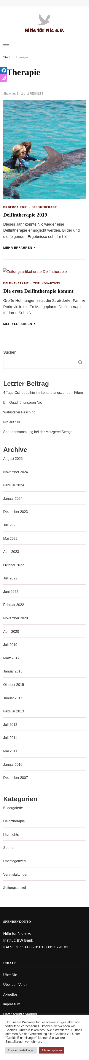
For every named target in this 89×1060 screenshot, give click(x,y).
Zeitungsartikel (47, 283)
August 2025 (13, 458)
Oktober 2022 (13, 565)
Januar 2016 (12, 671)
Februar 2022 (13, 605)
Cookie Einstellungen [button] (21, 1050)
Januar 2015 (12, 698)
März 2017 (11, 658)
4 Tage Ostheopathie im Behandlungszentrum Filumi (43, 392)
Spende (9, 848)
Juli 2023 (10, 525)
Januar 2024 (12, 498)
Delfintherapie (44, 207)
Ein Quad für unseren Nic (22, 402)
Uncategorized (14, 861)
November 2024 (15, 472)
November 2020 (15, 618)
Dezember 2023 (15, 512)
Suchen (9, 352)
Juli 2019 (10, 645)
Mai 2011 (10, 751)
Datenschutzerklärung (20, 1014)
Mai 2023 (10, 538)
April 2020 (11, 631)
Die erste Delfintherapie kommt (38, 291)
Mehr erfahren (17, 247)
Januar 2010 (12, 764)
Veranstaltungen (15, 874)
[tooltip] (3, 70)
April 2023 (11, 552)
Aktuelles (10, 994)
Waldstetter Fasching (19, 412)
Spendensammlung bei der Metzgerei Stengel (38, 432)
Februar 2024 (13, 485)
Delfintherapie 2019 (25, 215)
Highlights (11, 834)
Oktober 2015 (13, 685)
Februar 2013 (13, 711)
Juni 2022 (10, 591)
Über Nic (10, 975)
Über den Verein (15, 984)
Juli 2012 (10, 724)
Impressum (11, 1004)
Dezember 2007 (15, 778)
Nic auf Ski (11, 422)
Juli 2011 (10, 738)
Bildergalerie (15, 207)
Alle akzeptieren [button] (52, 1050)
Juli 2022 (10, 578)
